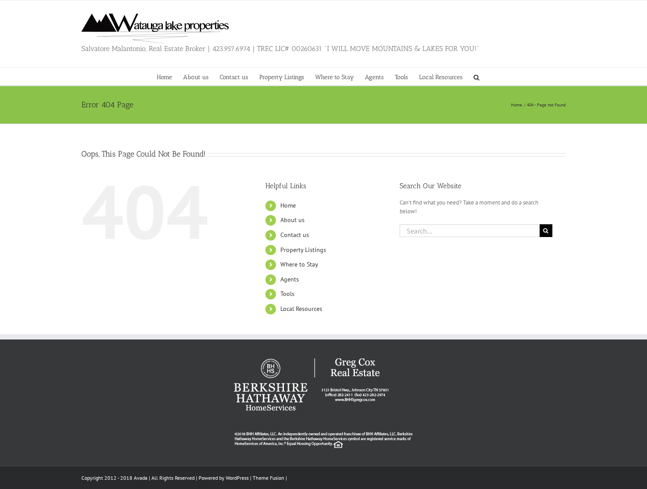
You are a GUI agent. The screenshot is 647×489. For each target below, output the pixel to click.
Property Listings (303, 250)
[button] (476, 76)
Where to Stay (299, 264)
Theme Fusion (268, 477)
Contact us (294, 235)
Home (288, 205)
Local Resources (301, 309)
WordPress (237, 477)
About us (292, 220)
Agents (289, 279)
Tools (287, 294)
